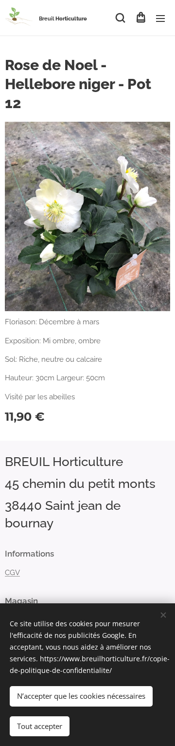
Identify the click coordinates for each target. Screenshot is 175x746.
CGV (12, 572)
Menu (160, 18)
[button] (120, 18)
